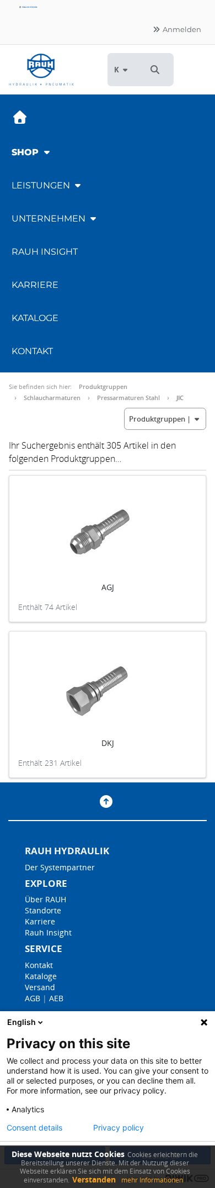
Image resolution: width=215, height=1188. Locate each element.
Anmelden (181, 29)
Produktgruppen (103, 386)
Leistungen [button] (42, 185)
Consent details (34, 1127)
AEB (56, 998)
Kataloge (35, 318)
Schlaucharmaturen (52, 397)
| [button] (160, 419)
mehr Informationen (152, 1180)
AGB (32, 998)
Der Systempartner (60, 867)
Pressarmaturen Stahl (128, 397)
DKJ (107, 743)
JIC (180, 397)
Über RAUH (45, 899)
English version (29, 7)
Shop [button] (26, 152)
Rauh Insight (48, 932)
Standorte (43, 910)
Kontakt (32, 351)
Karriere (35, 285)
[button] (155, 69)
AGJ (107, 587)
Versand (40, 987)
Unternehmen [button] (50, 218)
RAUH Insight (45, 251)
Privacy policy (118, 1127)
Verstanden (94, 1179)
